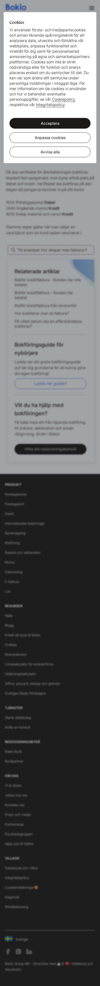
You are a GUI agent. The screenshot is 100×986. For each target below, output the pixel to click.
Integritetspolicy (50, 104)
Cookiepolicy (63, 99)
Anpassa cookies (50, 137)
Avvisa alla (50, 151)
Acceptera (50, 123)
